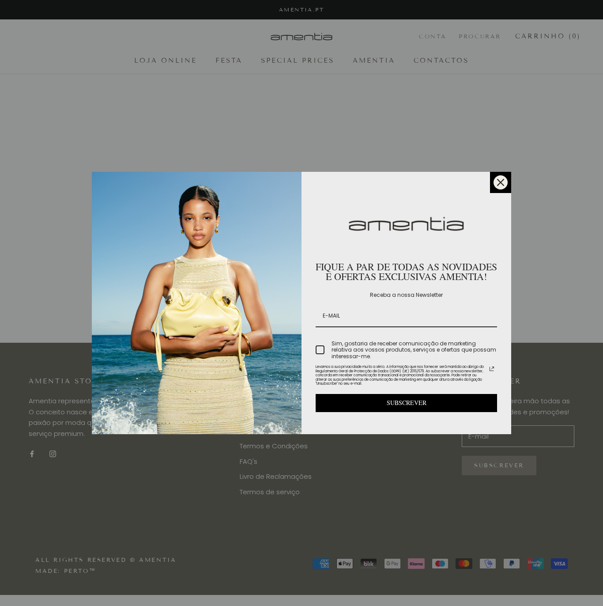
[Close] (500, 182)
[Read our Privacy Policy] (491, 369)
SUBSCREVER (406, 402)
